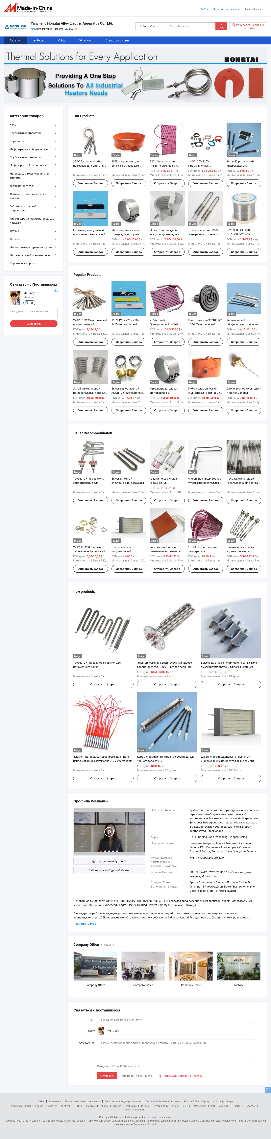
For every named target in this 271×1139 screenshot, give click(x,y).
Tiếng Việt (250, 1105)
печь (13, 125)
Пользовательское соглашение (82, 1101)
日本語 (78, 1105)
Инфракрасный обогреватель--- (30, 149)
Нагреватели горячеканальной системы (30, 175)
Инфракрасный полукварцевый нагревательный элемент (127, 551)
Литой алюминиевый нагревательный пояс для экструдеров (90, 393)
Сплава (15, 239)
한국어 (175, 1105)
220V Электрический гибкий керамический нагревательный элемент (166, 165)
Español (104, 1105)
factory (238, 985)
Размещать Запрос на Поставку (180, 1076)
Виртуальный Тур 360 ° (111, 861)
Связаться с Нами (117, 40)
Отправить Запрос (91, 183)
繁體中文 (66, 1105)
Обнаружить (86, 40)
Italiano (145, 1105)
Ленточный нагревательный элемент (28, 196)
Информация (226, 1101)
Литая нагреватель (22, 186)
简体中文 (52, 1105)
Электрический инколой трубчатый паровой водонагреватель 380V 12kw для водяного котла (165, 667)
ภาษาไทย (224, 1105)
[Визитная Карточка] (56, 289)
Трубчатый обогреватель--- (27, 133)
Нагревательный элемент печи (30, 255)
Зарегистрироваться (226, 9)
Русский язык (160, 1105)
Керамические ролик (23, 263)
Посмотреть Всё (83, 923)
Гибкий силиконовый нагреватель (23, 208)
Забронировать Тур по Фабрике (109, 870)
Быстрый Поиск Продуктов (199, 1101)
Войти (204, 9)
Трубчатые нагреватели (25, 157)
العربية (186, 1105)
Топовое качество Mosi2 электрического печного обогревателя (203, 234)
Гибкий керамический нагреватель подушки (32, 221)
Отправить (107, 1076)
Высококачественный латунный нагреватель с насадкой (127, 393)
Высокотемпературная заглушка (31, 247)
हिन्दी (212, 1105)
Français (90, 1105)
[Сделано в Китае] (29, 7)
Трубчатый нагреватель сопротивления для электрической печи (88, 483)
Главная (15, 40)
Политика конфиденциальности (123, 1101)
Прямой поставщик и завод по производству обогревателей (164, 234)
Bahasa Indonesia (135, 1109)
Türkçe (236, 1105)
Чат (31, 302)
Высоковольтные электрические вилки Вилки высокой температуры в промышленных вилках (229, 667)
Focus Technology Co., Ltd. (132, 1117)
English (39, 1105)
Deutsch (116, 1105)
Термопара (17, 141)
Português (130, 1105)
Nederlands (200, 1105)
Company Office (95, 985)
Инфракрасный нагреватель (28, 165)
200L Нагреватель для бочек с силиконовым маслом (125, 165)
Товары (41, 40)
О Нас (62, 40)
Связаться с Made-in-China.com (162, 1101)
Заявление (55, 1101)
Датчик (14, 231)
